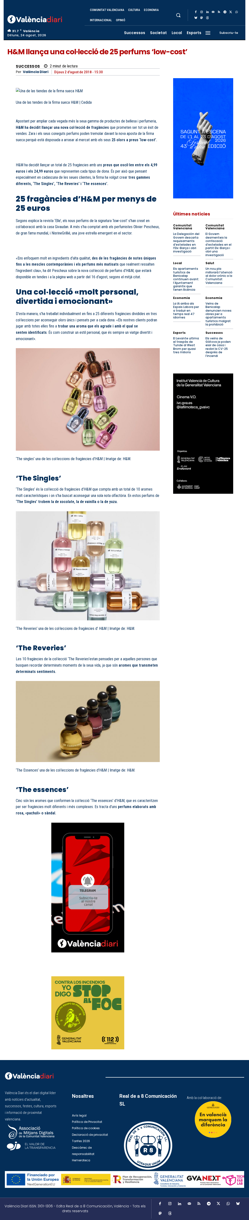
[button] (178, 15)
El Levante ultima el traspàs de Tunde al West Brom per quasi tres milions (186, 345)
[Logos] (124, 1179)
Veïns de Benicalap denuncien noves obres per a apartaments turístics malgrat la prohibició (218, 313)
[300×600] (203, 433)
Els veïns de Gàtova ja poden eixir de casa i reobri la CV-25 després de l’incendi (218, 347)
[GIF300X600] (203, 197)
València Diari (35, 72)
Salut (209, 263)
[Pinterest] (120, 970)
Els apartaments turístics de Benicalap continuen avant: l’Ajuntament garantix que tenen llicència (186, 279)
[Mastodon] (202, 18)
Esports (179, 332)
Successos (28, 66)
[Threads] (207, 18)
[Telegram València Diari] (87, 956)
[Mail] (213, 12)
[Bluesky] (196, 18)
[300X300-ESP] (87, 1012)
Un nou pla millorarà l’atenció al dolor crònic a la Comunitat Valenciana (218, 276)
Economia (181, 298)
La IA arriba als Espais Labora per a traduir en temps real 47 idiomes (186, 310)
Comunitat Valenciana (182, 227)
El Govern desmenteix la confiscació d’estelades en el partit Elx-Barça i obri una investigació (218, 244)
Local (177, 263)
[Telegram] (225, 12)
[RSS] (219, 12)
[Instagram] (202, 12)
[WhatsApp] (237, 12)
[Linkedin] (207, 12)
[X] (231, 12)
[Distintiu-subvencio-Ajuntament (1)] (213, 1119)
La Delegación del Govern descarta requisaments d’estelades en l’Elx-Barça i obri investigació (186, 242)
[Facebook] (196, 12)
